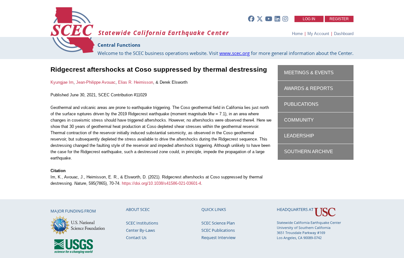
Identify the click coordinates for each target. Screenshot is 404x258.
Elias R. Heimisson (135, 82)
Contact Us (136, 237)
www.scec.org (234, 53)
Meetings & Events (309, 72)
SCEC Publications (218, 230)
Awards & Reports (308, 88)
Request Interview (218, 237)
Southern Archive (308, 151)
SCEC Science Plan (218, 223)
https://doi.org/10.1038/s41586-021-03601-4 (161, 183)
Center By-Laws (140, 230)
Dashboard (344, 33)
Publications (301, 104)
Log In (309, 19)
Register (339, 19)
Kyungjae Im (62, 82)
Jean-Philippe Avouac (96, 82)
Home (297, 33)
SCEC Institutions (142, 223)
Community (299, 120)
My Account (318, 33)
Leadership (299, 135)
